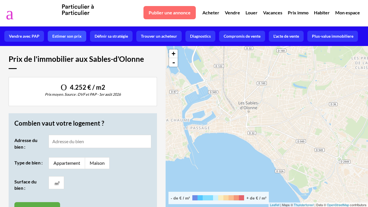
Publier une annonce (170, 12)
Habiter (322, 12)
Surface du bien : (25, 185)
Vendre (232, 12)
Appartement (66, 163)
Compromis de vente (242, 36)
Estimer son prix (67, 36)
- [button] (174, 62)
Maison (97, 163)
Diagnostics (200, 36)
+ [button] (173, 53)
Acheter (210, 12)
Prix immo (298, 12)
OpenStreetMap (338, 204)
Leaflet (274, 204)
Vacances (272, 12)
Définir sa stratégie (111, 36)
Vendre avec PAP (24, 36)
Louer (252, 12)
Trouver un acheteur (159, 36)
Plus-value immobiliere (332, 36)
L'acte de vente (286, 36)
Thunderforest (304, 204)
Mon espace (347, 12)
